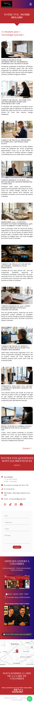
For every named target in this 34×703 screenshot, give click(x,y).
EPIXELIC (15, 698)
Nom (6, 516)
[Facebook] (21, 504)
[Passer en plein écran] (32, 647)
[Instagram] (16, 504)
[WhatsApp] (5, 504)
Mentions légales (17, 700)
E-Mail (7, 529)
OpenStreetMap (30, 664)
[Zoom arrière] (32, 644)
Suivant (26, 448)
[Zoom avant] (32, 641)
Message (8, 535)
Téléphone (8, 522)
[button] (17, 650)
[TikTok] (10, 504)
